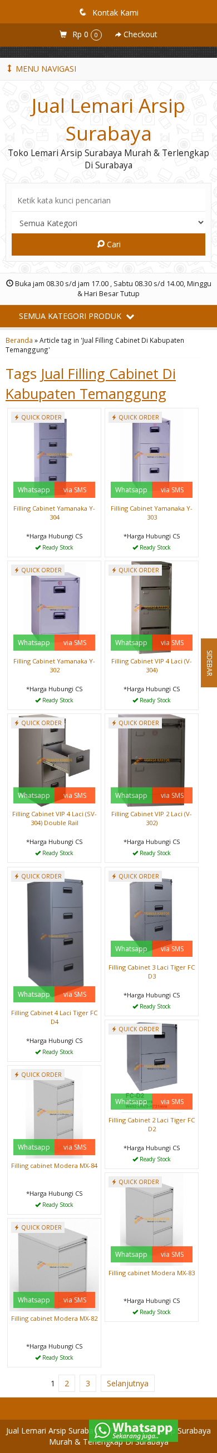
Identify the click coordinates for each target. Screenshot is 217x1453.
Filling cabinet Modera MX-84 (54, 1165)
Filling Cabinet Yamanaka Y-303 (152, 512)
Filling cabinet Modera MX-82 (54, 1318)
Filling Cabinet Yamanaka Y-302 (54, 665)
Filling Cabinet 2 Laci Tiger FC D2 (151, 1124)
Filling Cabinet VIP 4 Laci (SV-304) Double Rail (54, 818)
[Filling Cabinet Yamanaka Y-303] (151, 454)
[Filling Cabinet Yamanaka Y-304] (54, 454)
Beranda (19, 340)
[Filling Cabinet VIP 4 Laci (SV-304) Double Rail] (54, 759)
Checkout (139, 34)
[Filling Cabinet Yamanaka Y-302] (54, 606)
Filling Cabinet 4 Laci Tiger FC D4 (54, 1017)
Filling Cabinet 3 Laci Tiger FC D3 (151, 971)
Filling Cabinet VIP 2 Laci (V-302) (151, 818)
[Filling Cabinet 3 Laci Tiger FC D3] (151, 912)
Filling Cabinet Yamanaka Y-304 (54, 512)
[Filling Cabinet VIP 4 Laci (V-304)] (151, 606)
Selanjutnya (128, 1383)
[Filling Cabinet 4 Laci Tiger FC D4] (54, 935)
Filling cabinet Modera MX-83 (151, 1273)
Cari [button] (113, 244)
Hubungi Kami (58, 547)
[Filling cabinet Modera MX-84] (54, 1111)
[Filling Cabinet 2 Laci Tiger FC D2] (151, 1065)
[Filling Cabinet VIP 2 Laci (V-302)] (151, 759)
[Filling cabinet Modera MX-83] (151, 1218)
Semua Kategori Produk (71, 316)
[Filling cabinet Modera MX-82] (54, 1264)
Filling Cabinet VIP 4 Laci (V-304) (151, 665)
